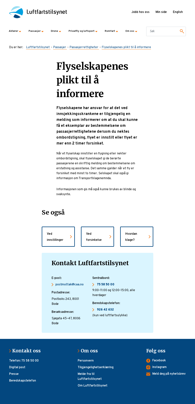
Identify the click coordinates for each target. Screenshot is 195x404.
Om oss (91, 351)
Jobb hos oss (140, 12)
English (178, 12)
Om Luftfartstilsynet (92, 386)
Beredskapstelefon (22, 381)
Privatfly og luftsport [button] (81, 31)
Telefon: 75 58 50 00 (24, 361)
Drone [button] (54, 31)
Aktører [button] (13, 31)
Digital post (17, 367)
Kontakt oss (28, 351)
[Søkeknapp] (181, 31)
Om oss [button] (129, 31)
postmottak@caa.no (69, 285)
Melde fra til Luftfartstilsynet (90, 376)
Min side (161, 12)
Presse (14, 374)
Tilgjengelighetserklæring (95, 367)
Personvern (86, 361)
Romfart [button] (110, 31)
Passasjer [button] (35, 31)
